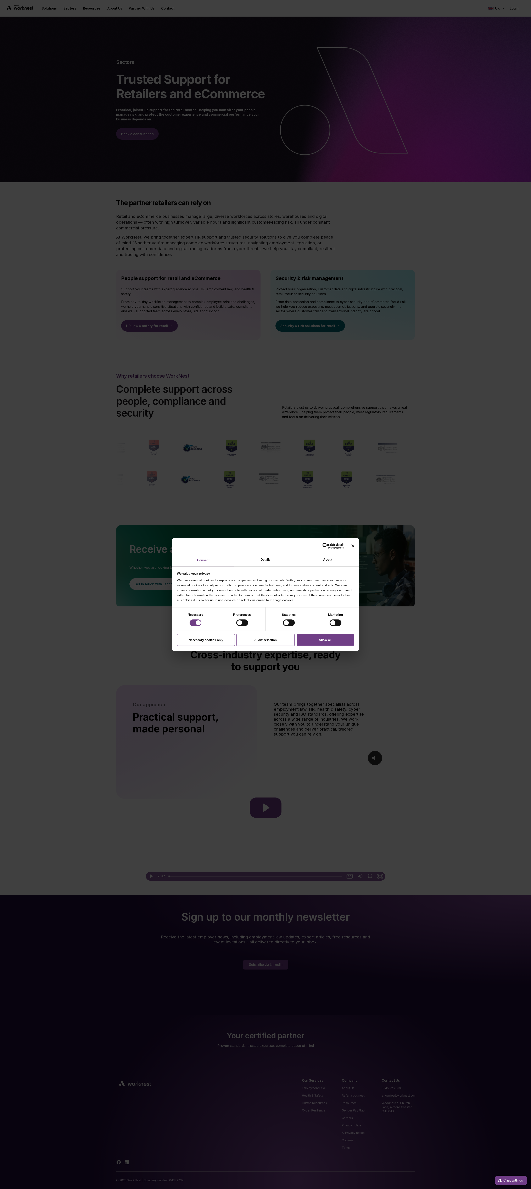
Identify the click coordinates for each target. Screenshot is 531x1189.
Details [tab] (266, 559)
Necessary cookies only (206, 640)
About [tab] (327, 559)
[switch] (242, 622)
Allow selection (265, 640)
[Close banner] (352, 545)
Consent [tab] (203, 560)
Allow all (325, 640)
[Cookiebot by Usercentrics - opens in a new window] (325, 546)
